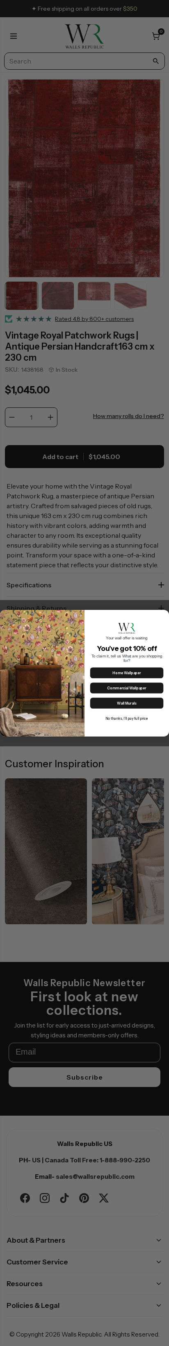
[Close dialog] (163, 615)
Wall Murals (126, 703)
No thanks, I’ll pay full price (126, 718)
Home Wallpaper (126, 673)
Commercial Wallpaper (126, 688)
